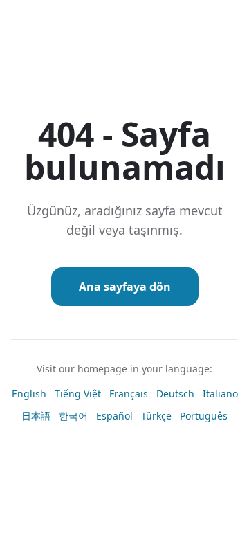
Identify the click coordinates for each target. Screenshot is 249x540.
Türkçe (156, 415)
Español (114, 415)
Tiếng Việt (78, 393)
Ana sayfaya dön (125, 286)
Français (128, 393)
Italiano (220, 393)
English (29, 393)
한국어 (73, 415)
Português (204, 415)
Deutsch (175, 393)
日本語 (35, 415)
